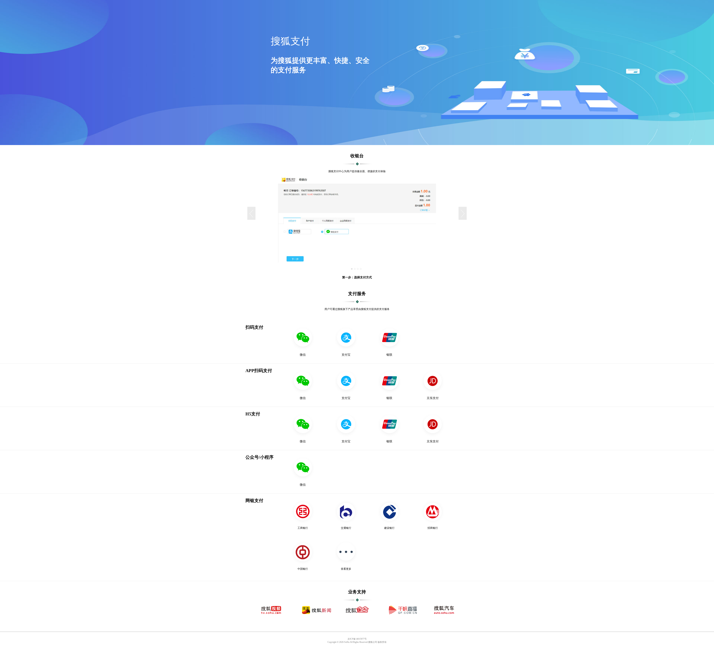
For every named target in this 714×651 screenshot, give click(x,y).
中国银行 (303, 569)
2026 (341, 642)
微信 (303, 354)
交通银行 (346, 528)
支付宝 (346, 354)
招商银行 (432, 528)
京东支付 (433, 398)
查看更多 (346, 569)
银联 (389, 354)
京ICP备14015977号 (357, 639)
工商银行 (303, 528)
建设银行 (389, 528)
